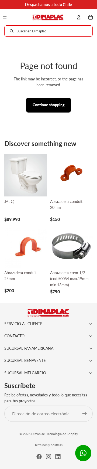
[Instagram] (48, 456)
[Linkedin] (58, 456)
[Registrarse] (84, 413)
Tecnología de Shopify (62, 434)
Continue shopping (48, 105)
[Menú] (5, 17)
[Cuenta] (79, 17)
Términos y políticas (48, 445)
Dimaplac (38, 434)
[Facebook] (39, 456)
